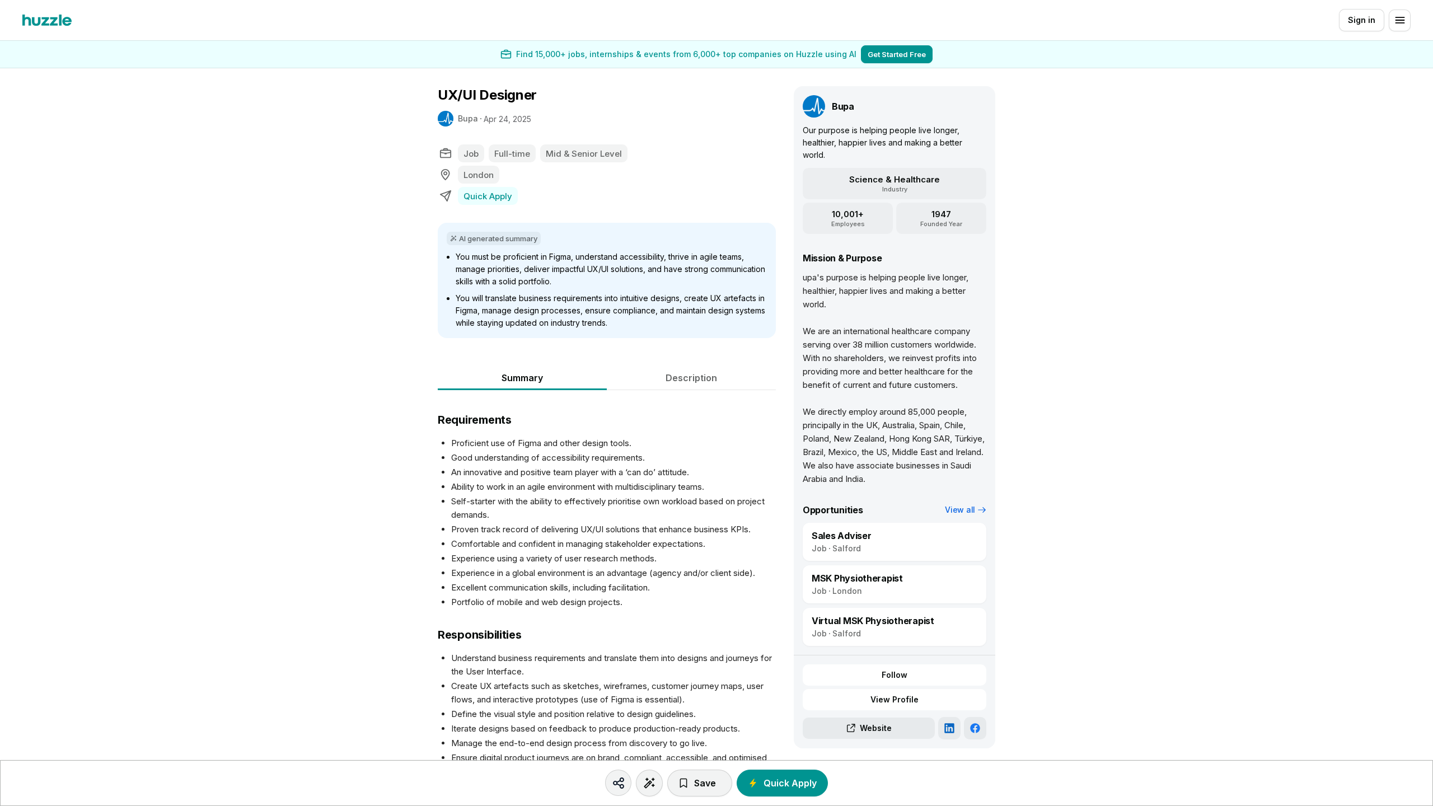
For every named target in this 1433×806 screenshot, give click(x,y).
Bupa (468, 118)
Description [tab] (691, 377)
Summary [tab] (522, 377)
